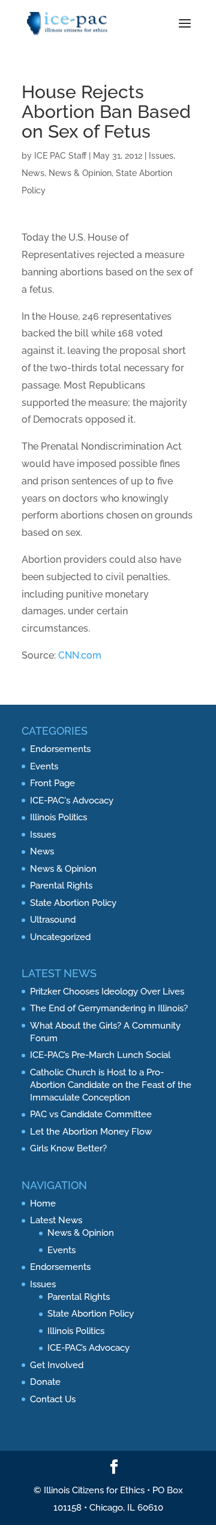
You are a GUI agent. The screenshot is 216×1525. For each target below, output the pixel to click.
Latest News (56, 1220)
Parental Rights (61, 885)
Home (43, 1203)
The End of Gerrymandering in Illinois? (109, 1008)
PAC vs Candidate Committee (91, 1114)
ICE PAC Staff (60, 155)
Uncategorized (60, 937)
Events (44, 766)
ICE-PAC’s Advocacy (88, 1347)
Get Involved (56, 1365)
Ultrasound (53, 919)
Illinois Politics (58, 817)
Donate (45, 1382)
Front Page (52, 783)
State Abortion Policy (73, 903)
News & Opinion (80, 173)
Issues (161, 155)
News (33, 173)
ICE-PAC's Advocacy (71, 800)
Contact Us (53, 1399)
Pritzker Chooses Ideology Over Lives (107, 991)
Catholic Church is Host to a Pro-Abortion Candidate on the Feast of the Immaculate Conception (110, 1085)
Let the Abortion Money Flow (91, 1131)
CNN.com (79, 655)
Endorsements (60, 749)
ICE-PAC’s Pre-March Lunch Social (100, 1055)
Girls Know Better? (68, 1148)
